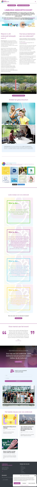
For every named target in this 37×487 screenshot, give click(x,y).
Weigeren (24, 483)
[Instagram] (2, 471)
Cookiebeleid (22, 485)
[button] (35, 475)
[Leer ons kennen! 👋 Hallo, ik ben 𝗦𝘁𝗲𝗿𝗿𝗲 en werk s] (23, 171)
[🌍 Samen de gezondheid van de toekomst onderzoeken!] (31, 171)
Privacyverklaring (26, 485)
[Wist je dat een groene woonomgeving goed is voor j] (23, 179)
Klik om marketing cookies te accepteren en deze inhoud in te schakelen (19, 134)
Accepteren (17, 483)
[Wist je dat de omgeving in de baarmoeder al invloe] (6, 171)
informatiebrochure (24, 42)
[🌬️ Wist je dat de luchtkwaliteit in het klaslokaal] (14, 179)
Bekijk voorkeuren (32, 483)
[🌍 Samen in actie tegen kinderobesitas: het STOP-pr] (14, 171)
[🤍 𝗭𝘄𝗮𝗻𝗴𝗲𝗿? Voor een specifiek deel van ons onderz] (31, 179)
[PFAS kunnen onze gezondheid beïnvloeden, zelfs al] (6, 179)
